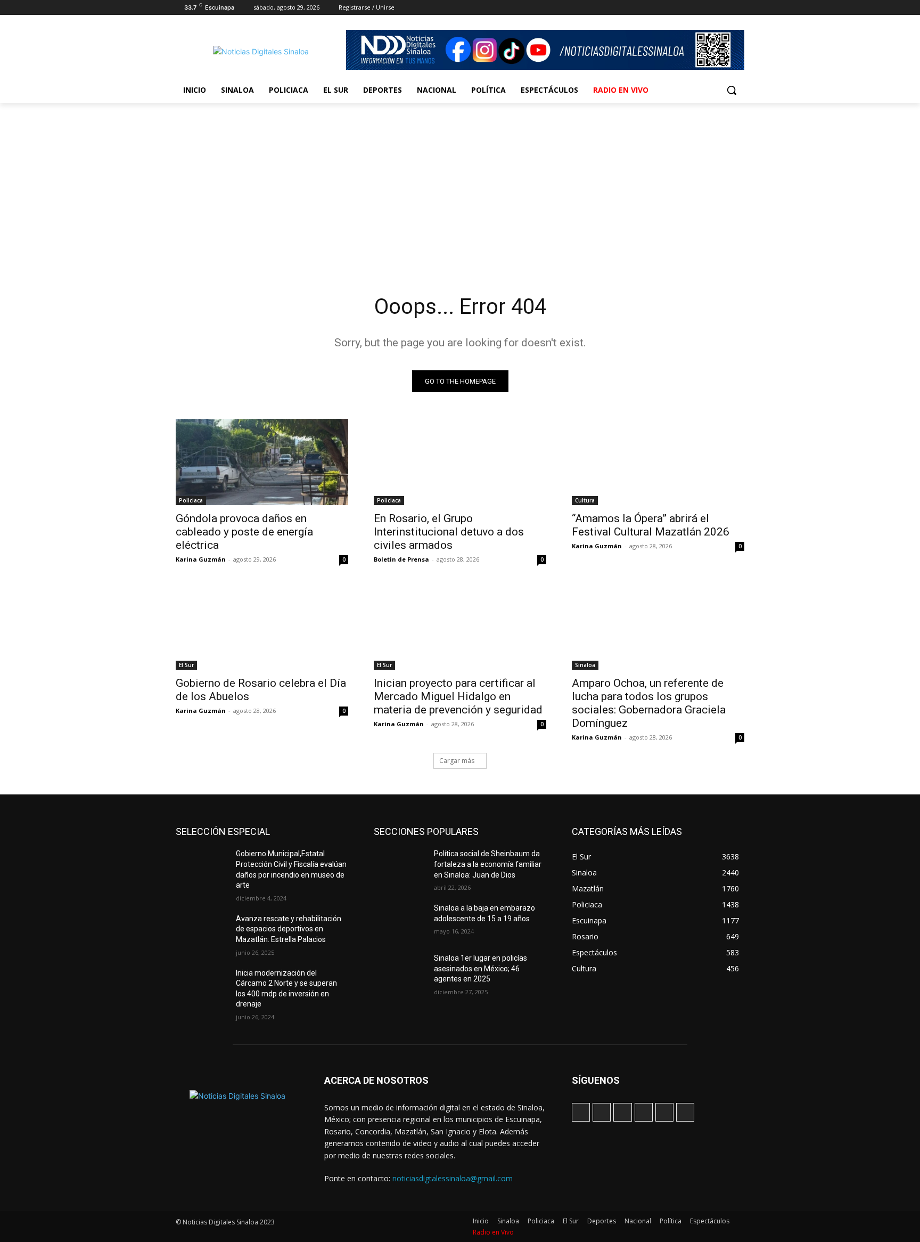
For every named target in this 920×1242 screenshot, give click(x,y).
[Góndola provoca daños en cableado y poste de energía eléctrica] (262, 462)
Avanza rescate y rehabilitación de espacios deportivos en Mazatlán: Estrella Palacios (288, 929)
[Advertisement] (460, 182)
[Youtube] (738, 8)
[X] (709, 8)
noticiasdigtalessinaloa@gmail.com (452, 1178)
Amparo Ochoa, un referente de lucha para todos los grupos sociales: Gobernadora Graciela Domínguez (649, 703)
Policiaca (191, 500)
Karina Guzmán (201, 559)
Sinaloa (585, 665)
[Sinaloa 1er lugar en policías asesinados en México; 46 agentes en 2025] (399, 971)
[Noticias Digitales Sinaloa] (261, 51)
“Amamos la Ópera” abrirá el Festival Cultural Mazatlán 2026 (650, 525)
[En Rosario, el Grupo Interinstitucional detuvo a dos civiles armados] (460, 462)
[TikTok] (694, 8)
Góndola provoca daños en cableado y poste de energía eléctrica (244, 531)
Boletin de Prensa (401, 559)
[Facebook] (664, 8)
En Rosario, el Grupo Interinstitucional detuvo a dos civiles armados (449, 531)
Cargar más (456, 760)
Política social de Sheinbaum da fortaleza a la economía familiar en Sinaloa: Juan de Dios (487, 864)
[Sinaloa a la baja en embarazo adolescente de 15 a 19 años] (399, 921)
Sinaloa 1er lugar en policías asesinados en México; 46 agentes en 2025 (480, 968)
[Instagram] (679, 8)
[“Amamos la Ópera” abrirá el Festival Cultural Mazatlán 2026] (658, 462)
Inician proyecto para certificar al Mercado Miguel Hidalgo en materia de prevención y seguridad (458, 696)
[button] (731, 90)
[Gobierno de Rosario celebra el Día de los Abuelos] (262, 626)
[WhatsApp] (723, 8)
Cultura (585, 500)
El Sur (186, 665)
